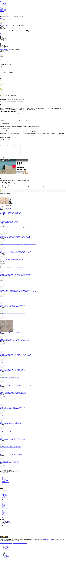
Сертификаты (4, 4)
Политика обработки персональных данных (7, 543)
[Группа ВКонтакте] (2, 529)
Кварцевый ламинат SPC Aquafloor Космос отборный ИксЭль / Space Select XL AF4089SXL (15, 237)
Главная (1, 0)
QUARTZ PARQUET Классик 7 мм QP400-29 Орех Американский (11, 260)
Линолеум (4, 479)
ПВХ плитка (4, 476)
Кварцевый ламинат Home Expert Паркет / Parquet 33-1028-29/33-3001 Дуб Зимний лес (14, 267)
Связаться (4, 3)
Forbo (3, 513)
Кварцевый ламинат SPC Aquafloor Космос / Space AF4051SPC (10, 447)
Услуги (1, 7)
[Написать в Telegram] (1, 12)
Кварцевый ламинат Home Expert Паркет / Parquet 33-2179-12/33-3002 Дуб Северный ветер (15, 275)
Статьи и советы (3, 10)
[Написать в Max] (2, 12)
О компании (2, 1)
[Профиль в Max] (2, 533)
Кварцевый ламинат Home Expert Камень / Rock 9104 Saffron (10, 332)
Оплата (3, 496)
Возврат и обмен (28, 77)
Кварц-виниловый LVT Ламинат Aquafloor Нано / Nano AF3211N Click (12, 408)
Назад (2, 26)
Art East (3, 504)
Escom (3, 511)
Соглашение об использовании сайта (21, 543)
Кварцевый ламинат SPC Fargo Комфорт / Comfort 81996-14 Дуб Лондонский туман (14, 454)
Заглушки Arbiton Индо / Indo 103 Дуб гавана (7, 208)
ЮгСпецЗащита (5, 517)
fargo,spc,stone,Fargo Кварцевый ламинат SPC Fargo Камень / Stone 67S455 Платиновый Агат (15, 340)
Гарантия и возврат (5, 490)
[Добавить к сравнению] (9, 61)
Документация (21, 77)
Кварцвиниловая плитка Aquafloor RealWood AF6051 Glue (10, 378)
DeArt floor (4, 512)
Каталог (1, 18)
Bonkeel (3, 505)
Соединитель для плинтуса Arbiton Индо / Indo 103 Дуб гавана (10, 213)
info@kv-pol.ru (6, 523)
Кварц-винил (4, 477)
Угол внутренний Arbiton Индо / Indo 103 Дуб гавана (9, 217)
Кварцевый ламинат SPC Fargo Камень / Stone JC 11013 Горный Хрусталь (12, 439)
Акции (1, 8)
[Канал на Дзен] (2, 530)
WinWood (3, 515)
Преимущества (2, 77)
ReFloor (3, 509)
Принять (2, 542)
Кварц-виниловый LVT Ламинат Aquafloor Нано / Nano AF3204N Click (12, 306)
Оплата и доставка (3, 9)
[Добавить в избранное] (7, 61)
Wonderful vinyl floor (5, 516)
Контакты (2, 11)
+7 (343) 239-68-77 (7, 521)
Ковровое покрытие (5, 482)
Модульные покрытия (6, 483)
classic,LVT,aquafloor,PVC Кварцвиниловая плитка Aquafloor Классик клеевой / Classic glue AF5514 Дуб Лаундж (18, 291)
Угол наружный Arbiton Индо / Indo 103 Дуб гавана (8, 222)
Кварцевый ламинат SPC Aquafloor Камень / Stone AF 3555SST (10, 423)
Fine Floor (4, 503)
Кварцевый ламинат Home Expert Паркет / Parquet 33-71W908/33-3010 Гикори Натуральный (15, 385)
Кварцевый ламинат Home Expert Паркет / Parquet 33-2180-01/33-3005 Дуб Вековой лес (14, 347)
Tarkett (3, 507)
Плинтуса (4, 484)
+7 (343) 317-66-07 (29, 527)
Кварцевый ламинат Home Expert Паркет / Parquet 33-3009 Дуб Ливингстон (12, 370)
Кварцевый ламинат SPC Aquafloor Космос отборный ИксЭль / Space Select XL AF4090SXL (15, 252)
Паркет (3, 481)
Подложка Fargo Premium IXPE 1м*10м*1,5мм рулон (9, 462)
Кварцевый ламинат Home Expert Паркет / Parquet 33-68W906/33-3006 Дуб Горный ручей (15, 355)
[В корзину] (1, 234)
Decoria (3, 510)
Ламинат (3, 478)
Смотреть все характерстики (5, 49)
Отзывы (3, 5)
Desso (3, 514)
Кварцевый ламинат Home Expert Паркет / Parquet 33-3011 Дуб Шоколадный (13, 393)
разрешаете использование (48, 539)
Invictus (3, 506)
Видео (25, 77)
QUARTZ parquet (5, 480)
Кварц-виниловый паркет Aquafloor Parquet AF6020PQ (9, 400)
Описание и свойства (8, 77)
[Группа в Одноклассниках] (2, 534)
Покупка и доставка (15, 77)
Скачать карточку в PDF (15, 49)
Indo (1, 35)
